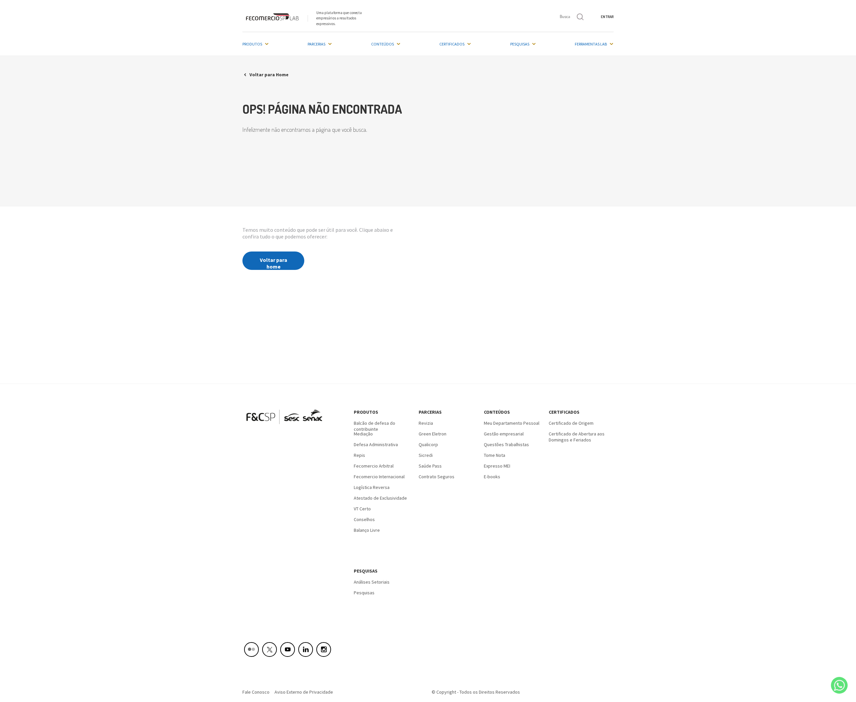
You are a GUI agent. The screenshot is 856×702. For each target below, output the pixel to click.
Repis (359, 455)
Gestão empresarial (504, 434)
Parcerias (316, 43)
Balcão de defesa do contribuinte (374, 425)
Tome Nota (494, 455)
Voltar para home (273, 263)
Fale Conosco (256, 692)
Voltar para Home (269, 75)
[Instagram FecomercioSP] (324, 649)
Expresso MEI (497, 466)
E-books (492, 477)
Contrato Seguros (436, 477)
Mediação (363, 434)
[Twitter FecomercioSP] (269, 649)
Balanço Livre (367, 530)
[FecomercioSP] (286, 426)
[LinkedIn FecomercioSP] (306, 649)
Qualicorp (428, 444)
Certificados (451, 43)
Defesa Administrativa (376, 444)
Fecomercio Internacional (379, 477)
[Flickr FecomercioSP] (251, 649)
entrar (607, 16)
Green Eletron (432, 434)
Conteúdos (382, 43)
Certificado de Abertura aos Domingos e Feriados (577, 436)
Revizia (426, 423)
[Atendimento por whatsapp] (839, 685)
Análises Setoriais (372, 582)
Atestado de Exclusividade (380, 498)
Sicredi (426, 455)
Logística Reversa (372, 487)
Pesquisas (519, 43)
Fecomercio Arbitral (374, 466)
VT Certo (362, 509)
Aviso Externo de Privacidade (304, 692)
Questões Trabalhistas (506, 444)
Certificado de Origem (571, 423)
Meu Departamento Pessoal (511, 423)
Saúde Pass (430, 466)
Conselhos (364, 519)
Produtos (252, 43)
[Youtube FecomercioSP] (288, 649)
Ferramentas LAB (591, 43)
